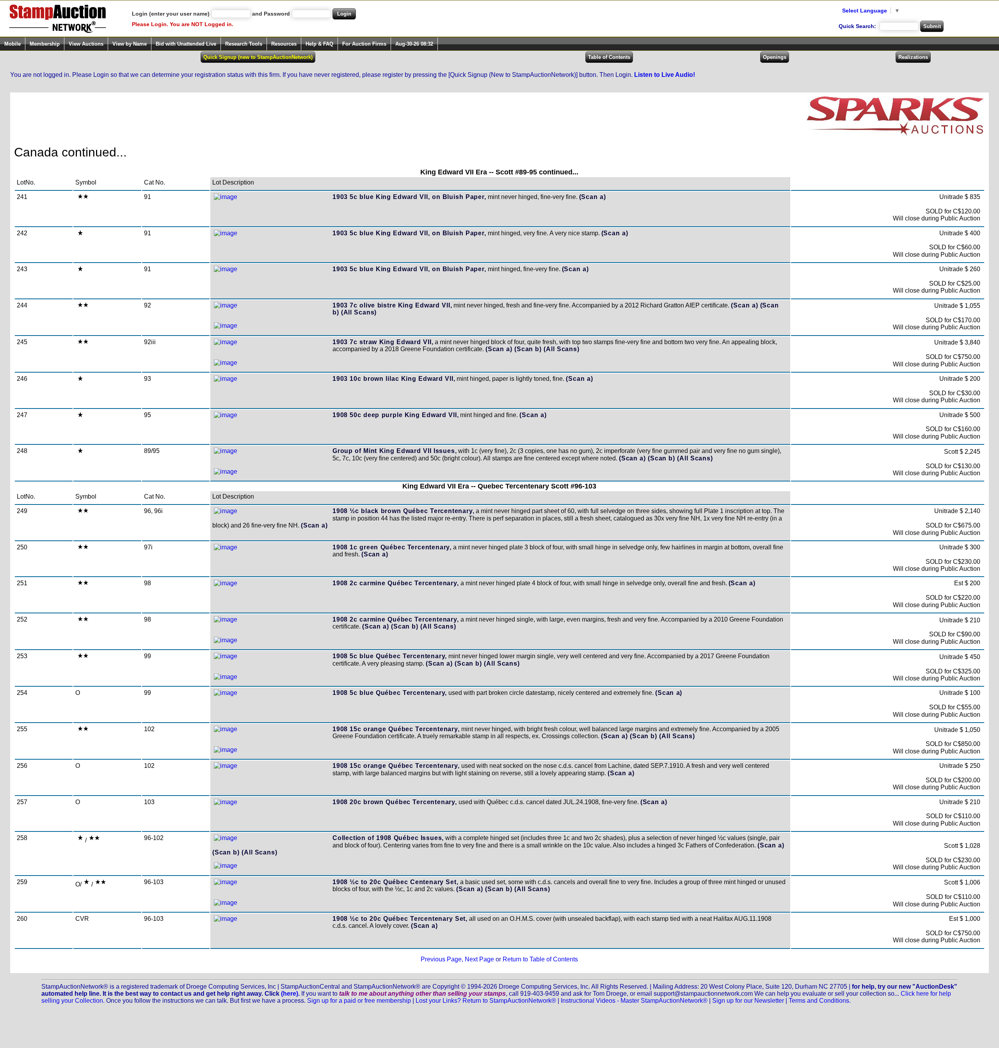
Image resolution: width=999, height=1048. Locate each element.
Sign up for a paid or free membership (359, 1000)
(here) (289, 993)
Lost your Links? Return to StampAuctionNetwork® (486, 1000)
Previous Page (441, 959)
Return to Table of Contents (540, 959)
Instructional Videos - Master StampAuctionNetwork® (634, 1000)
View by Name (129, 44)
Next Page (479, 959)
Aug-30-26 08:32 (414, 44)
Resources (284, 44)
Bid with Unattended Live (186, 44)
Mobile (12, 44)
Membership (45, 44)
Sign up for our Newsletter (748, 1000)
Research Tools (243, 44)
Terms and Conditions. (820, 1000)
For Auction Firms (364, 44)
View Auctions (86, 44)
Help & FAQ (319, 44)
